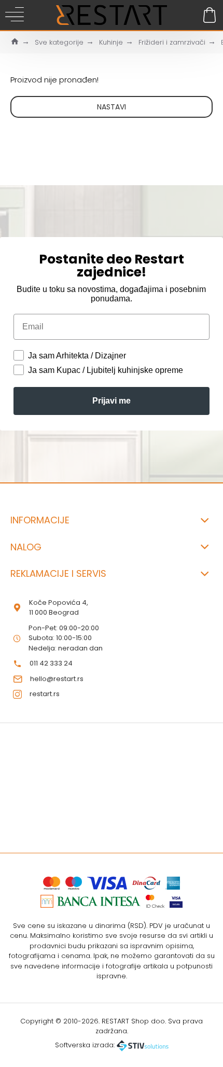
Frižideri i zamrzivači (171, 42)
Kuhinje (111, 42)
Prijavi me (111, 400)
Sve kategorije (59, 42)
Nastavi (111, 107)
